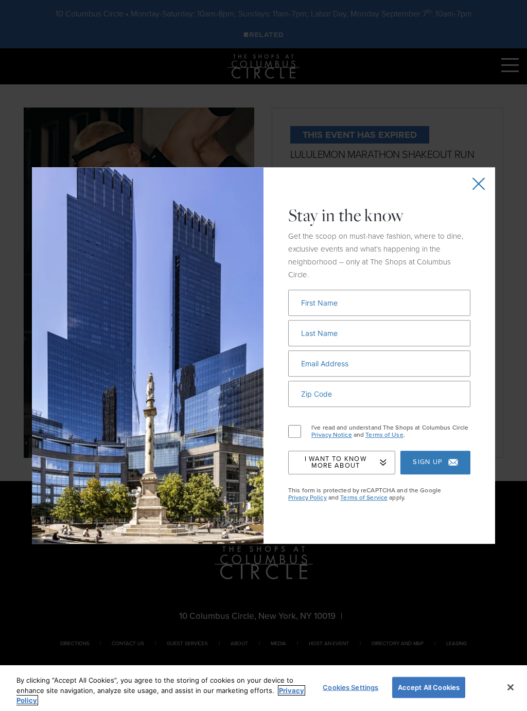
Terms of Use (384, 435)
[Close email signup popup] (478, 183)
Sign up (428, 462)
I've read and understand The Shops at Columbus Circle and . (389, 431)
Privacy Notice (331, 435)
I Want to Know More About (335, 462)
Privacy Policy (307, 497)
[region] (263, 688)
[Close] (510, 687)
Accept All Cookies (429, 687)
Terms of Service (364, 497)
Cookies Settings (350, 687)
